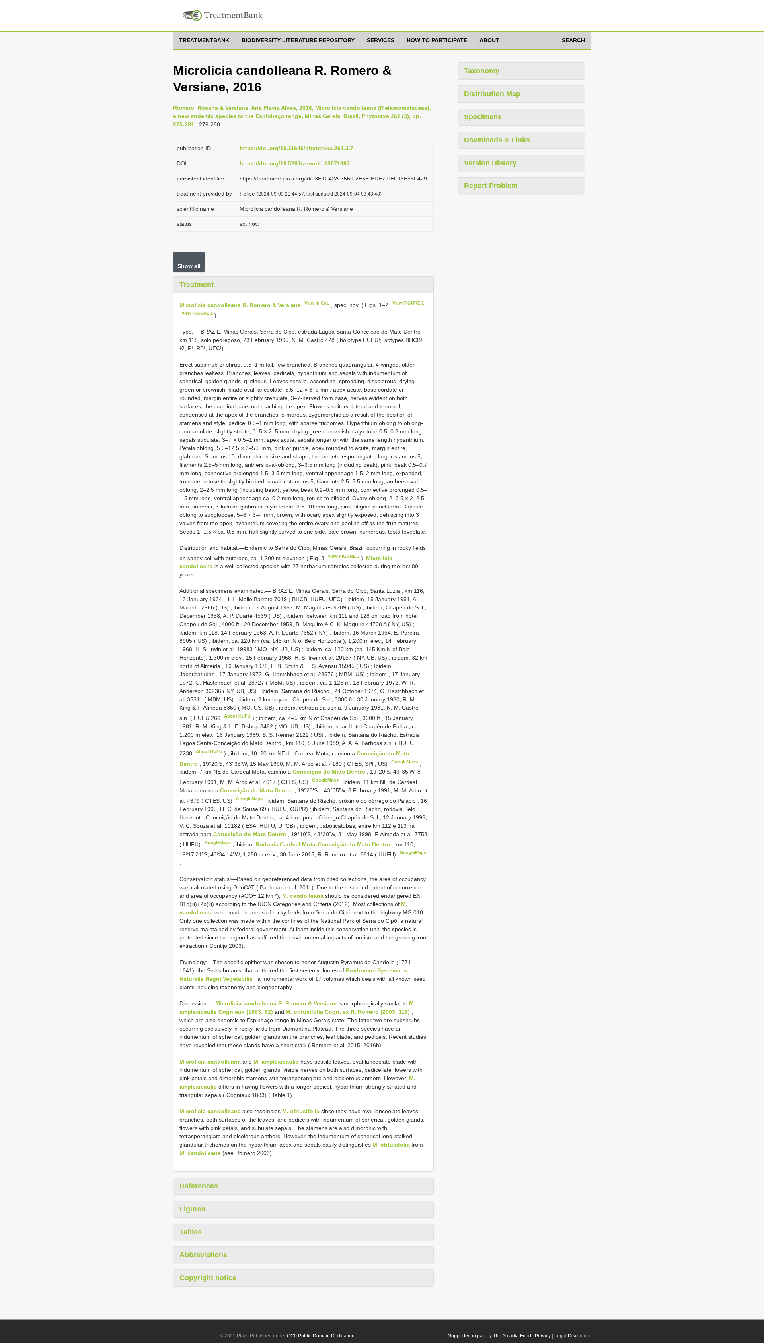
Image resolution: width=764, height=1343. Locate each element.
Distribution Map (492, 94)
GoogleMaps (404, 761)
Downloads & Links (497, 140)
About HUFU (237, 716)
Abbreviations (203, 1255)
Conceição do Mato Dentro (329, 772)
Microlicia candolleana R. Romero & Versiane (240, 305)
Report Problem (491, 186)
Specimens (483, 117)
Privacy (543, 1336)
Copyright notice (207, 1278)
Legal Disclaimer (572, 1336)
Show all (189, 266)
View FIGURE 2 (197, 313)
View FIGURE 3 (343, 556)
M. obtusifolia (301, 1111)
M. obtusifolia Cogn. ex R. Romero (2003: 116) (348, 1012)
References (198, 1186)
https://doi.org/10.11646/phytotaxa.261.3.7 (296, 148)
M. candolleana (303, 896)
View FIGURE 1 (408, 303)
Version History (490, 163)
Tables (190, 1232)
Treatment (196, 285)
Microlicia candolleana (210, 1061)
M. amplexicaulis (276, 1061)
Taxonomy (481, 71)
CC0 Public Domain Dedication (321, 1336)
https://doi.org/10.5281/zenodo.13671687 (295, 163)
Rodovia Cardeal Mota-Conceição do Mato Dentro (323, 844)
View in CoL (316, 303)
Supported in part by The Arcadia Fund (489, 1336)
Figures (192, 1209)
